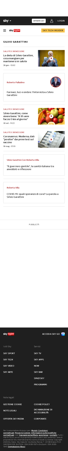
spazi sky (39, 378)
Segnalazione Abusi (16, 446)
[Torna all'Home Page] (14, 30)
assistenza (43, 435)
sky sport (9, 353)
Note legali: (8, 397)
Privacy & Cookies (22, 433)
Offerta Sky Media (13, 419)
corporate (40, 419)
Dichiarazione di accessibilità (43, 411)
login (61, 21)
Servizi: (37, 346)
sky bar (38, 372)
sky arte (8, 372)
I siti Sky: (7, 346)
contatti (53, 435)
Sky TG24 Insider (53, 30)
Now (36, 366)
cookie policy (42, 404)
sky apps (39, 359)
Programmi (40, 384)
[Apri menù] (4, 30)
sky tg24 (8, 359)
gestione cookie (12, 404)
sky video (8, 366)
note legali (9, 410)
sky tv (37, 353)
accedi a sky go (51, 334)
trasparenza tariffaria (28, 435)
